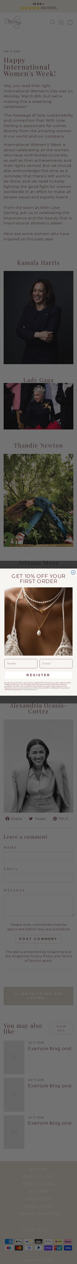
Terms (35, 689)
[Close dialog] (73, 572)
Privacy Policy (26, 689)
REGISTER (38, 675)
